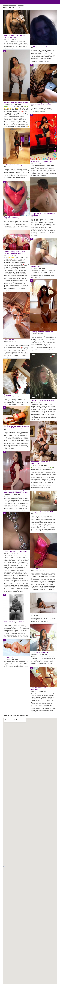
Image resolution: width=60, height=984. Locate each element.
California (20, 5)
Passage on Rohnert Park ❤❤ (42, 512)
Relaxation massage (11, 217)
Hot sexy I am (9, 657)
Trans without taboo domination (42, 161)
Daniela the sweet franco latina (15, 551)
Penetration (35, 614)
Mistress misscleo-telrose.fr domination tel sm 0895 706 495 (16, 492)
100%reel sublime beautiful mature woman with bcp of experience (16, 427)
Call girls (5, 5)
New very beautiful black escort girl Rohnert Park (15, 36)
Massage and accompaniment (42, 332)
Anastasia (7, 395)
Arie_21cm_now (9, 340)
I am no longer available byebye (42, 400)
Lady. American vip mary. (13, 165)
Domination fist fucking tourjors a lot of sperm (43, 214)
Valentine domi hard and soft (41, 104)
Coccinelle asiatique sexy (40, 652)
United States (12, 5)
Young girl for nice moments (14, 621)
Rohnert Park (36, 569)
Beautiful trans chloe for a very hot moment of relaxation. (15, 252)
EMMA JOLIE (6, 2)
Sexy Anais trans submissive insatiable (41, 689)
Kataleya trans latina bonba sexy (16, 102)
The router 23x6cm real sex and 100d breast (42, 462)
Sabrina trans (36, 266)
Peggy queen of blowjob (40, 46)
